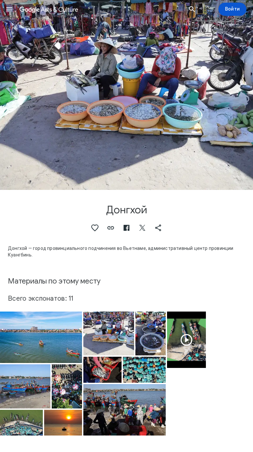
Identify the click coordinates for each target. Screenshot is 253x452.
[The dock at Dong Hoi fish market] (25, 386)
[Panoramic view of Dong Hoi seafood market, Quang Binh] (144, 370)
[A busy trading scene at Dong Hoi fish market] (124, 410)
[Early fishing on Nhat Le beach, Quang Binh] (63, 423)
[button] (9, 9)
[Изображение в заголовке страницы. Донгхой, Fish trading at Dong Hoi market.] (126, 95)
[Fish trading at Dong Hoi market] (108, 333)
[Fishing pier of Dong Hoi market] (21, 423)
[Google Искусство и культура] (100, 9)
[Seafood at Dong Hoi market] (150, 333)
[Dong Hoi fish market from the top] (67, 386)
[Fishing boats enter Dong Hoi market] (41, 337)
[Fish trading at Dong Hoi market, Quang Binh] (102, 369)
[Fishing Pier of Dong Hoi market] (186, 340)
